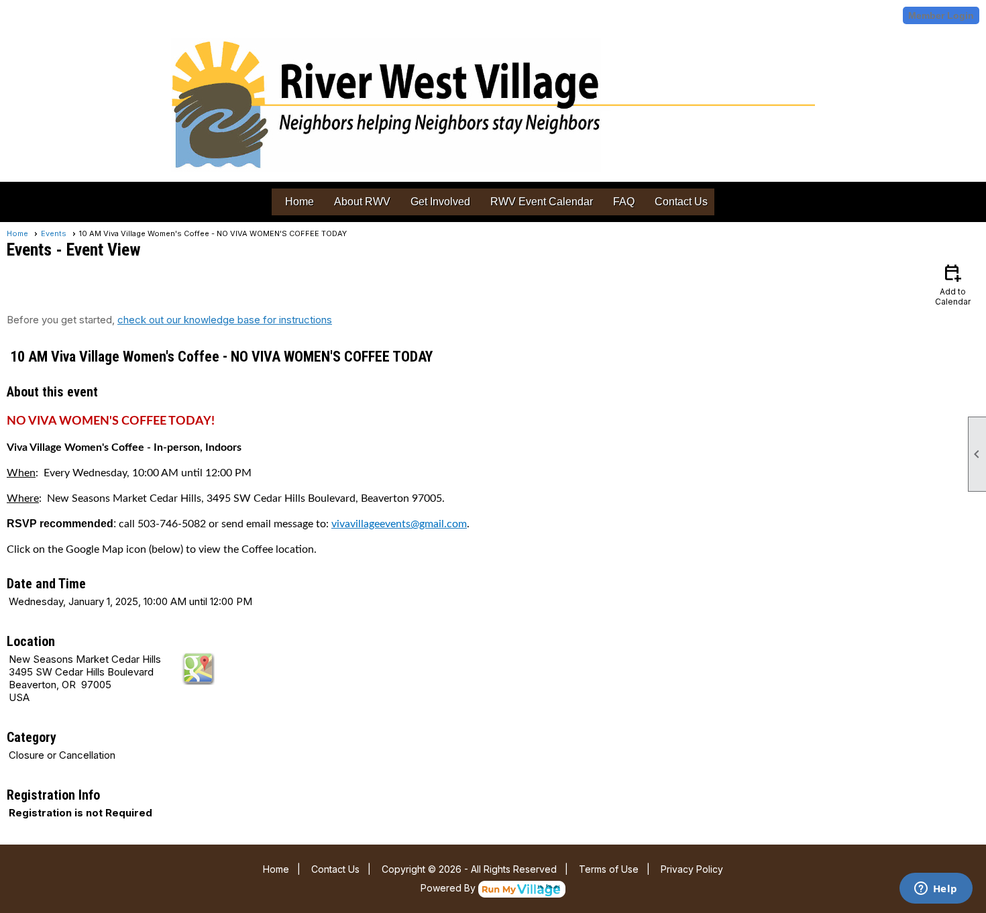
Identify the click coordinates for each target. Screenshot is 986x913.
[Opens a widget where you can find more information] (936, 889)
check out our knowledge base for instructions (224, 319)
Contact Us (681, 201)
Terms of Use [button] (609, 869)
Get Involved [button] (440, 201)
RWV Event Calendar (541, 201)
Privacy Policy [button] (692, 869)
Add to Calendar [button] (953, 284)
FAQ (624, 201)
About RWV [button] (362, 201)
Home (299, 201)
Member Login (941, 15)
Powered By (449, 888)
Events (53, 233)
